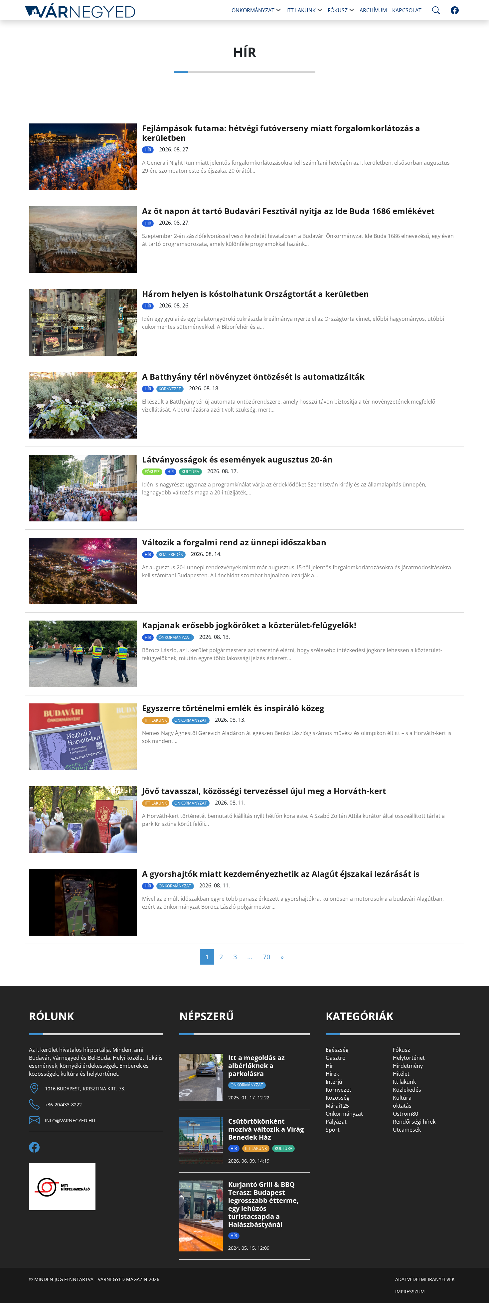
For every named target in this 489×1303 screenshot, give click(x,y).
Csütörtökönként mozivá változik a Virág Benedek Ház (266, 1129)
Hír (148, 150)
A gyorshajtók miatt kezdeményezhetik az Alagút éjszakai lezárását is (280, 873)
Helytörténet (409, 1057)
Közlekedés (171, 554)
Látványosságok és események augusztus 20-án (237, 459)
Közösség (338, 1097)
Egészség (337, 1049)
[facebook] (454, 10)
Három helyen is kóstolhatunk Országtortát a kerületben (255, 293)
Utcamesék (407, 1129)
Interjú (334, 1081)
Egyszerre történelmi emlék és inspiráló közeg (233, 707)
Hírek (332, 1073)
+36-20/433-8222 (63, 1104)
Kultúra (190, 471)
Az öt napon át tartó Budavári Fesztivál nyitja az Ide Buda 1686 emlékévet (288, 210)
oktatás (402, 1105)
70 (266, 956)
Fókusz (338, 10)
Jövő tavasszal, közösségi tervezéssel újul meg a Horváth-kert (264, 790)
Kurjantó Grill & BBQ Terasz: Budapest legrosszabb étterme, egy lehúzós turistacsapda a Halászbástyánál (263, 1204)
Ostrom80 (405, 1113)
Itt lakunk (301, 10)
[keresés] (434, 10)
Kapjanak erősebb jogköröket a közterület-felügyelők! (249, 625)
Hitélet (401, 1073)
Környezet (170, 389)
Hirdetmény (408, 1065)
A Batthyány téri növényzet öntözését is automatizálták (253, 376)
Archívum (373, 10)
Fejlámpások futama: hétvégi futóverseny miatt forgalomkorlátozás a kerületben (281, 132)
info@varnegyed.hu (70, 1120)
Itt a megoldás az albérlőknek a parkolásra (256, 1065)
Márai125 (337, 1105)
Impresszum (410, 1291)
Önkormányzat (253, 10)
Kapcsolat (406, 10)
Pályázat (336, 1121)
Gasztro (336, 1057)
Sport (333, 1129)
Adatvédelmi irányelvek (425, 1279)
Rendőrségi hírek (414, 1121)
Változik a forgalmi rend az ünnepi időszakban (234, 542)
